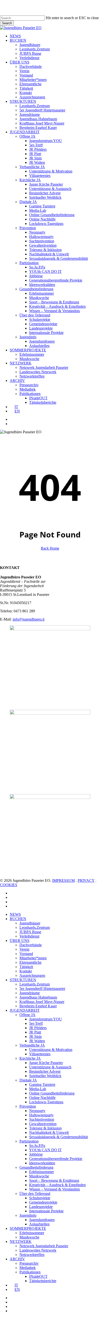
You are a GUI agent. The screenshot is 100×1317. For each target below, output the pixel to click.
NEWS (15, 914)
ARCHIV (17, 1259)
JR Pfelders (38, 1028)
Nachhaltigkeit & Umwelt (49, 1132)
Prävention (27, 1106)
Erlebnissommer (41, 1172)
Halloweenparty (41, 1115)
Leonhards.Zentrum (34, 927)
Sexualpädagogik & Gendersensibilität (58, 1137)
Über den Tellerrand (34, 1193)
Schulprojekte (39, 1198)
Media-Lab (37, 1089)
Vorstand (26, 954)
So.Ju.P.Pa (37, 1146)
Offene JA (27, 1015)
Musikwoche (39, 1176)
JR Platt (35, 1032)
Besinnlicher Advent (44, 1071)
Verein (24, 949)
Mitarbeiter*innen (33, 958)
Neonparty (37, 1111)
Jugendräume (29, 993)
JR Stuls (35, 1036)
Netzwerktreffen (31, 1255)
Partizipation (29, 1141)
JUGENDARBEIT (25, 1010)
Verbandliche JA (32, 1045)
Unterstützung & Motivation (50, 1050)
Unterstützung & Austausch (50, 1067)
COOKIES (8, 885)
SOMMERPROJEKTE (28, 1228)
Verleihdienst (29, 936)
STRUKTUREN (23, 980)
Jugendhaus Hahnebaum (38, 997)
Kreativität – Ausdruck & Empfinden (57, 1185)
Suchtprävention (41, 1119)
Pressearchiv (29, 1263)
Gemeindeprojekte (43, 1202)
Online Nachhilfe (42, 1098)
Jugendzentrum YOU (45, 1019)
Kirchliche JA (30, 1058)
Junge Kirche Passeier (46, 1063)
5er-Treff (36, 1023)
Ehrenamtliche (30, 962)
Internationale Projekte (46, 1211)
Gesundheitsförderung (36, 1167)
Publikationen (30, 1272)
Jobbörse (36, 1154)
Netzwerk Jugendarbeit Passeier (43, 1246)
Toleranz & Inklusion (45, 1128)
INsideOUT (38, 1276)
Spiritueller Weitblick (45, 1076)
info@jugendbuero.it (28, 619)
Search (7, 23)
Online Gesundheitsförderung (52, 1093)
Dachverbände (30, 945)
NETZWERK (21, 1241)
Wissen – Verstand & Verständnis (54, 1189)
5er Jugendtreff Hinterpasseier (42, 988)
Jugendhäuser (29, 923)
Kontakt (25, 971)
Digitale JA (28, 1080)
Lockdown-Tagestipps (46, 1102)
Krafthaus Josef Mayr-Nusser (41, 1002)
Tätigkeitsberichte (42, 1281)
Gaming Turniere (42, 1084)
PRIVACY (86, 880)
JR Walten (37, 1041)
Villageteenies (39, 1054)
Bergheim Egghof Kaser (38, 1006)
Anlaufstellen (39, 1224)
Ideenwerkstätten (42, 1163)
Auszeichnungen (32, 975)
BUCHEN (18, 919)
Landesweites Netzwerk (37, 1250)
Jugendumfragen (42, 1220)
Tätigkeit (26, 967)
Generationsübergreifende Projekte (55, 1159)
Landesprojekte (41, 1207)
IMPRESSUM (63, 880)
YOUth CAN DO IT (45, 1150)
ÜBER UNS (19, 940)
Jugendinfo (27, 1215)
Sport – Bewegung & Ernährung (54, 1180)
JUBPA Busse (30, 932)
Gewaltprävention (43, 1124)
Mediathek (27, 1268)
